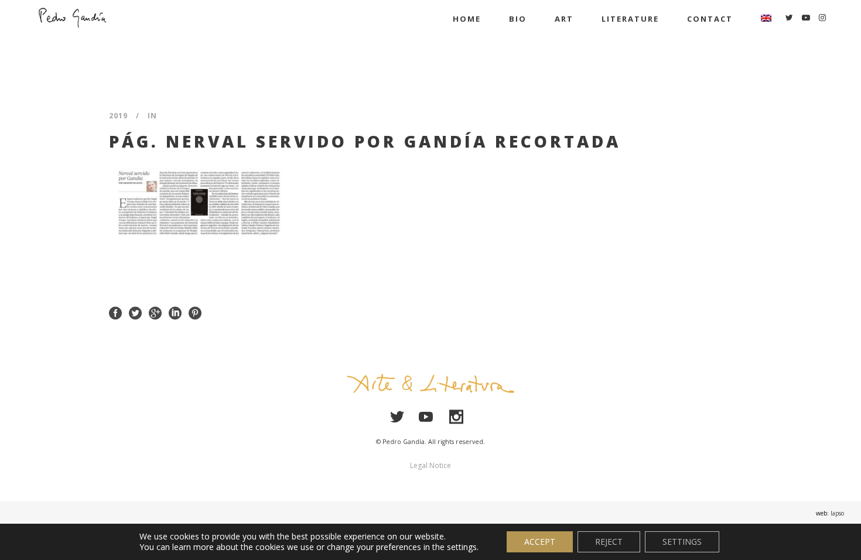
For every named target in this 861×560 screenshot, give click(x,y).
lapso (837, 513)
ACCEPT (539, 541)
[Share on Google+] (155, 311)
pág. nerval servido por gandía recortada (365, 141)
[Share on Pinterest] (195, 311)
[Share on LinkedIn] (175, 311)
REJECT (609, 541)
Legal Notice (430, 465)
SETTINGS (682, 541)
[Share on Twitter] (135, 311)
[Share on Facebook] (115, 311)
